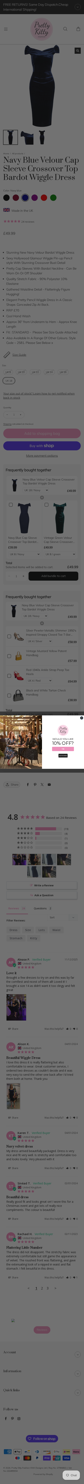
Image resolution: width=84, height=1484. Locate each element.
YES (63, 749)
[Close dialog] (81, 717)
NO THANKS (63, 755)
